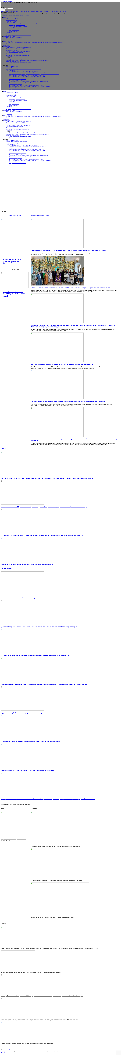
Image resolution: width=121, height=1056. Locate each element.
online (28, 804)
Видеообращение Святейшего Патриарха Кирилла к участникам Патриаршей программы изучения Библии (14, 294)
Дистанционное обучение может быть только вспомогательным (52, 917)
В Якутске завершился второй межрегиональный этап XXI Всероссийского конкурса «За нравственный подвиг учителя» (71, 287)
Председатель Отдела (14, 215)
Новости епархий (6, 568)
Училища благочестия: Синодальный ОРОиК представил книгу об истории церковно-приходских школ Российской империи (42, 996)
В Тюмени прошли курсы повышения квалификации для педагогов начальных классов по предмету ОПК (35, 655)
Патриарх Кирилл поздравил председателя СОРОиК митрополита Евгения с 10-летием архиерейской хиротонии (68, 401)
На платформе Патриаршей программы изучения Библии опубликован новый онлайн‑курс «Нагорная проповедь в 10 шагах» (42, 535)
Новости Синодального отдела (40, 215)
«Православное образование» (16, 804)
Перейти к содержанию (6, 1)
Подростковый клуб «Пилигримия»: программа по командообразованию (25, 713)
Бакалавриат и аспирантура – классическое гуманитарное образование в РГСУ (27, 564)
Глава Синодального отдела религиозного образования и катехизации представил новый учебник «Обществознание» (40, 1019)
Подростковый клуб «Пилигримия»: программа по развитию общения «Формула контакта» (31, 741)
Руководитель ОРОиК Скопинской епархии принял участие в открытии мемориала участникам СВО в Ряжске (37, 598)
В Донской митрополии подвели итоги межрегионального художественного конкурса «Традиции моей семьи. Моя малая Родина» (44, 684)
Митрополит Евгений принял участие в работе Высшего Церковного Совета (12, 261)
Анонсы (3, 448)
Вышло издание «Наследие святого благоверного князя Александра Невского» (27, 1043)
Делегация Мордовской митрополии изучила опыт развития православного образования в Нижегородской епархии (39, 626)
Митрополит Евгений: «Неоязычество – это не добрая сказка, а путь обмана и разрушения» (31, 972)
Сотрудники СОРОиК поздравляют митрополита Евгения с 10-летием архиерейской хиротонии (62, 364)
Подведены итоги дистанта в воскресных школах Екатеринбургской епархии (56, 880)
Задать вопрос (15, 4)
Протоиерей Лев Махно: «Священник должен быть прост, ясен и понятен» (55, 846)
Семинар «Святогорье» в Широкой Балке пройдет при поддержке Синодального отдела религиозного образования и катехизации (44, 507)
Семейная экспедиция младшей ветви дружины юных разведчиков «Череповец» (27, 770)
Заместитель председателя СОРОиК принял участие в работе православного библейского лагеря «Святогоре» (68, 250)
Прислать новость (5, 4)
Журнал (3, 804)
